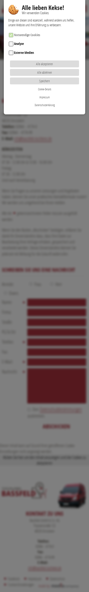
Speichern (44, 81)
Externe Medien (24, 52)
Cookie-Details (44, 89)
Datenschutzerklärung (45, 105)
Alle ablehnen (44, 72)
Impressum (44, 97)
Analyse (19, 44)
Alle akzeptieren (44, 64)
